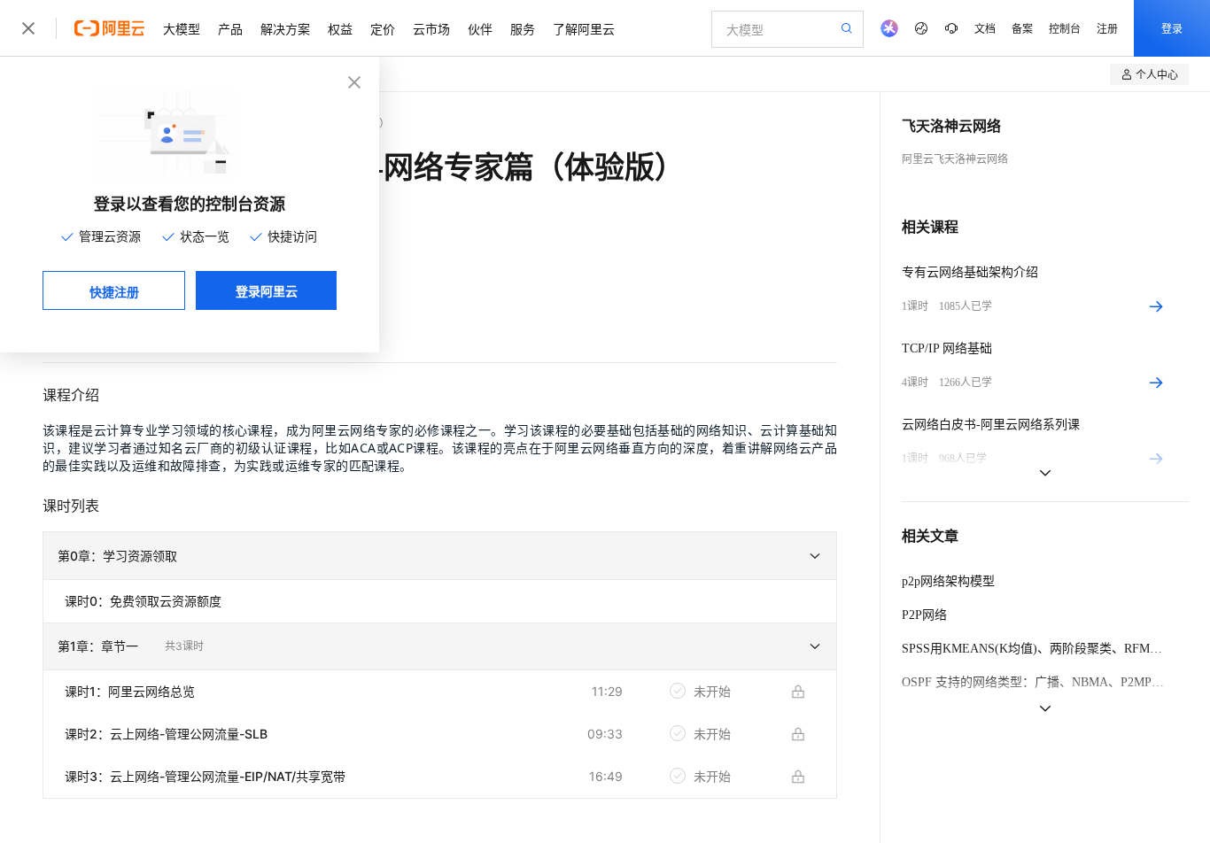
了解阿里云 (584, 28)
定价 (382, 28)
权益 (340, 28)
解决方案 (285, 28)
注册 (1107, 27)
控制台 (1065, 27)
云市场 (431, 28)
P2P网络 (924, 615)
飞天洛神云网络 (951, 126)
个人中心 (1157, 73)
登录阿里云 (267, 290)
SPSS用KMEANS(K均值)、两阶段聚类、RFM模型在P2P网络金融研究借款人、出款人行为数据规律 (1034, 648)
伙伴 (480, 28)
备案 (1022, 27)
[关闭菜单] (28, 28)
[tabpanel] (440, 613)
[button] (439, 556)
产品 (230, 28)
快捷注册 (114, 291)
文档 (985, 27)
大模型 (181, 28)
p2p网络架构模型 (948, 581)
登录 (1172, 27)
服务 (522, 28)
